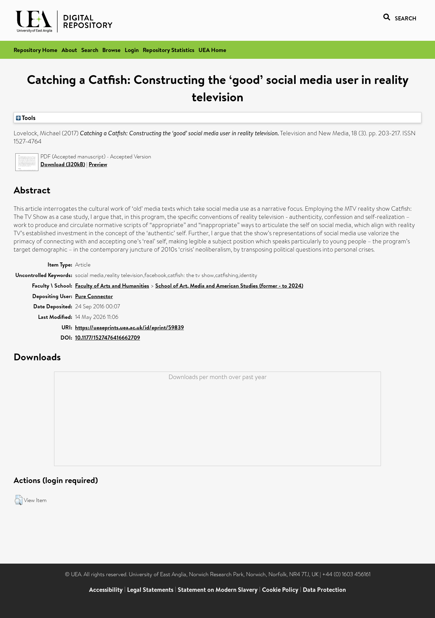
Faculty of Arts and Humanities (112, 285)
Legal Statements (150, 589)
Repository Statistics (168, 50)
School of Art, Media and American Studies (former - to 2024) (229, 285)
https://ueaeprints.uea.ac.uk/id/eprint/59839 (129, 327)
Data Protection (324, 589)
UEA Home (212, 50)
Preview (98, 164)
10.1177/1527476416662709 (107, 337)
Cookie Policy (280, 589)
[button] (18, 500)
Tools (28, 117)
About (69, 50)
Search (89, 50)
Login (132, 50)
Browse (111, 50)
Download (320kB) (62, 164)
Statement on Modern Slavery (218, 589)
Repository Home (35, 50)
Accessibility (106, 589)
